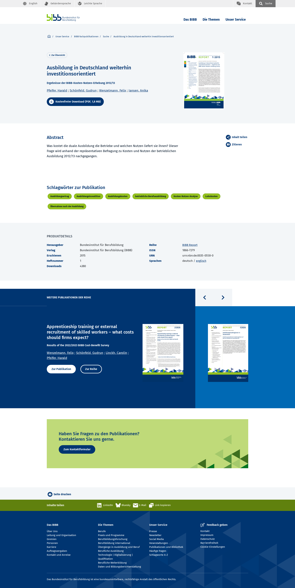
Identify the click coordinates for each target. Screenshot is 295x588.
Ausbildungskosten (118, 196)
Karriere (51, 547)
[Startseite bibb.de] (68, 17)
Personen (52, 543)
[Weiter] (223, 297)
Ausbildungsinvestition (88, 196)
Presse (153, 531)
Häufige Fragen (157, 550)
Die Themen (211, 20)
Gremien (52, 539)
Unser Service (236, 20)
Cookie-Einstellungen (212, 546)
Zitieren (237, 144)
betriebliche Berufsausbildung (150, 196)
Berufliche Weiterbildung (112, 562)
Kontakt (204, 531)
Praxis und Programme (111, 535)
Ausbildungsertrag (59, 196)
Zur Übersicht (58, 55)
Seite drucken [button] (62, 494)
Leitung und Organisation (61, 535)
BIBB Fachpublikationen (86, 36)
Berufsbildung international (114, 543)
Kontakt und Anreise (59, 554)
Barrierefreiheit (209, 542)
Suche (106, 36)
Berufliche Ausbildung (111, 550)
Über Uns (52, 531)
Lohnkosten (211, 196)
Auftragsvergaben (57, 550)
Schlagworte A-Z (158, 554)
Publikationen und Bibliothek (166, 547)
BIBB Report (190, 245)
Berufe (102, 531)
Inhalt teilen (239, 137)
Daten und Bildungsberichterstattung (119, 566)
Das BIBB (190, 20)
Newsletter (155, 535)
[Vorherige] (204, 297)
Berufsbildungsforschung (112, 539)
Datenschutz (207, 538)
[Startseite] (49, 36)
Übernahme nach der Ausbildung (66, 206)
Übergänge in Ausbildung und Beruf (119, 547)
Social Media (156, 539)
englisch (201, 260)
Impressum (206, 535)
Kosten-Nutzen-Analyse (186, 196)
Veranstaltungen (158, 543)
